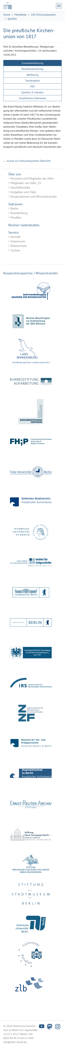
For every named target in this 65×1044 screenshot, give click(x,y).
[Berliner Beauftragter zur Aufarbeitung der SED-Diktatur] (31, 321)
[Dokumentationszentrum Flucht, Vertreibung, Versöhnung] (31, 411)
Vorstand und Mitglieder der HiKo (32, 178)
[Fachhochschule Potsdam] (31, 441)
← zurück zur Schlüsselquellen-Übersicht (26, 160)
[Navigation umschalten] (59, 6)
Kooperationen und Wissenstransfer (34, 196)
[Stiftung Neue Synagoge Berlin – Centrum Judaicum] (31, 833)
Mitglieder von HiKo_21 (26, 183)
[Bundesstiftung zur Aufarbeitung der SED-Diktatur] (31, 381)
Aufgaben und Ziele (23, 192)
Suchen (15, 250)
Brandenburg (19, 213)
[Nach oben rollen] (58, 1037)
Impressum (18, 241)
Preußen (16, 217)
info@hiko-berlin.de (15, 1042)
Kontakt (16, 237)
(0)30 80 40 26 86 (13, 1038)
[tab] (32, 63)
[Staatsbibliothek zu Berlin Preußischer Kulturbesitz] (31, 773)
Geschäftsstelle (20, 187)
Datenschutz (19, 246)
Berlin (14, 208)
